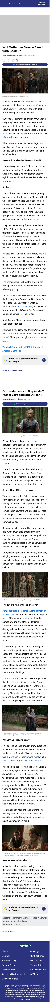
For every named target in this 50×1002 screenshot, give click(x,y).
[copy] (17, 60)
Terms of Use (36, 965)
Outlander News (16, 371)
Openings (34, 951)
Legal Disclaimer (38, 969)
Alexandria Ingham (14, 55)
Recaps (12, 932)
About (5, 951)
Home (4, 371)
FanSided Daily (9, 960)
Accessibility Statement (13, 974)
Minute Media (14, 985)
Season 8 (30, 101)
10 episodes (8, 137)
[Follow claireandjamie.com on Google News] (44, 360)
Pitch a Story (36, 960)
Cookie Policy (8, 969)
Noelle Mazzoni (12, 399)
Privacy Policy (8, 965)
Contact (6, 956)
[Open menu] (3, 3)
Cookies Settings (10, 978)
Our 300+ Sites (37, 956)
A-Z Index (35, 974)
